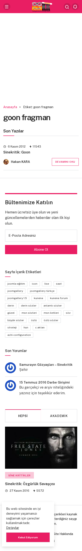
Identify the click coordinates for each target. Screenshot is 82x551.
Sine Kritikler (19, 475)
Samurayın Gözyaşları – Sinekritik (46, 364)
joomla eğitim (16, 283)
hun (26, 327)
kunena (38, 298)
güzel (11, 312)
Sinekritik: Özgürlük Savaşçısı (30, 484)
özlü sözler (51, 320)
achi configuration (19, 334)
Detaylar (12, 528)
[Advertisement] (41, 57)
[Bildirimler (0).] (75, 6)
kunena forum (59, 298)
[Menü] (6, 6)
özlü (34, 320)
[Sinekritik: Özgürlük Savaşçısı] (41, 448)
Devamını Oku (65, 161)
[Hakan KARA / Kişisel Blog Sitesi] (41, 6)
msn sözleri (29, 312)
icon (34, 283)
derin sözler (29, 305)
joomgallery (15, 290)
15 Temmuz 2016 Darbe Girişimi (44, 382)
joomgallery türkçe (42, 290)
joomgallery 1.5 (17, 298)
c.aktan (40, 327)
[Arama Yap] (67, 6)
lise (46, 283)
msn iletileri (51, 312)
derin (10, 305)
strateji (12, 327)
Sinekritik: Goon (16, 152)
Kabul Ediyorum (28, 537)
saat (59, 283)
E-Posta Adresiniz (22, 235)
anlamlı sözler (53, 305)
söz (68, 312)
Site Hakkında (63, 534)
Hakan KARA (20, 162)
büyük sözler (15, 320)
